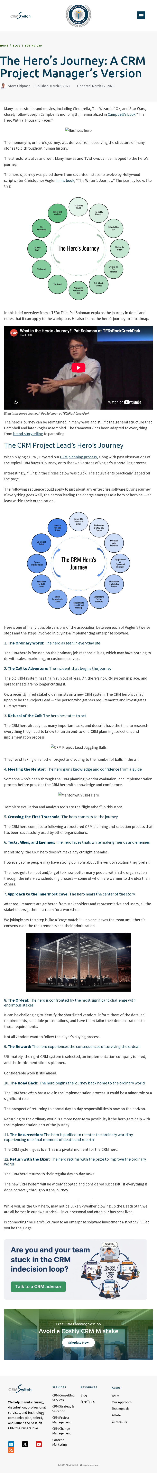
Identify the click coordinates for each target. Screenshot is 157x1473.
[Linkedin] (11, 1444)
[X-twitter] (25, 1444)
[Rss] (11, 1450)
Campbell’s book (122, 114)
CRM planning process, (79, 456)
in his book (65, 180)
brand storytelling (28, 433)
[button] (141, 15)
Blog (16, 45)
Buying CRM (34, 45)
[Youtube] (39, 1444)
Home (4, 45)
